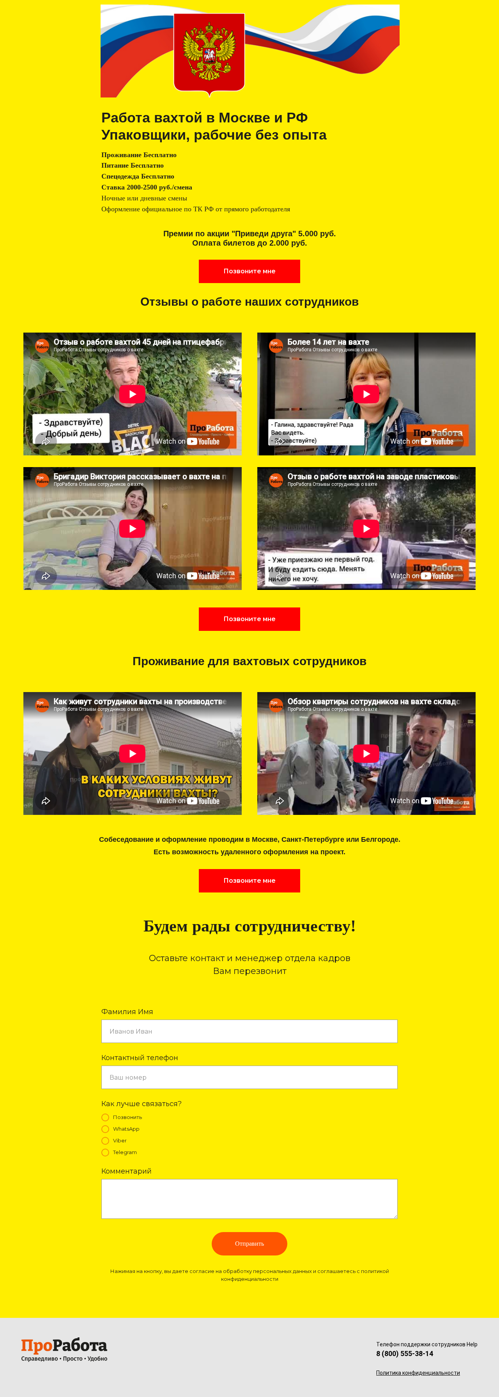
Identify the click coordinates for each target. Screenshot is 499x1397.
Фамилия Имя (127, 1011)
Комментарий (126, 1171)
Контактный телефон (139, 1058)
